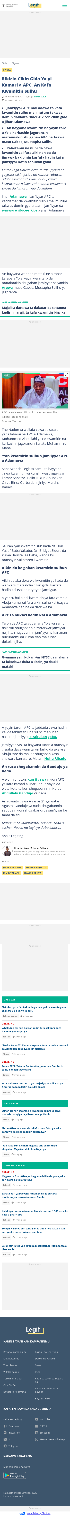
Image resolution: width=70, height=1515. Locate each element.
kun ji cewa (37, 779)
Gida (4, 63)
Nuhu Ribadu (55, 758)
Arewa (7, 287)
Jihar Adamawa (12, 867)
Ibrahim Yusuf (40, 97)
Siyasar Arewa (32, 873)
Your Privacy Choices (38, 1513)
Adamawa (18, 196)
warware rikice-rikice (19, 210)
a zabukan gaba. (43, 736)
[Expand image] (66, 375)
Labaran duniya (10, 1016)
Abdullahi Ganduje (17, 793)
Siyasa (15, 63)
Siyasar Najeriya (36, 867)
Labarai (6, 1037)
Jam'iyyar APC (11, 873)
